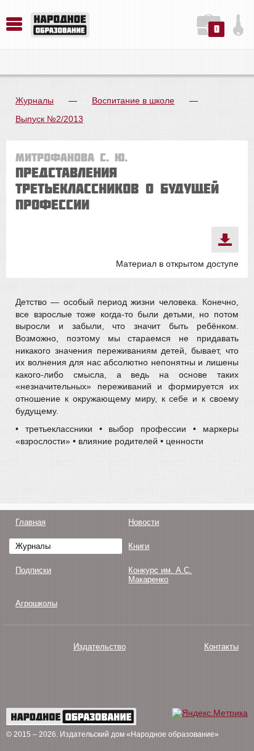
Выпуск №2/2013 (49, 119)
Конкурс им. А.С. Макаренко (160, 575)
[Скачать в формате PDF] (225, 240)
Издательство (99, 646)
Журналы (34, 100)
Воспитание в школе (133, 100)
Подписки (33, 570)
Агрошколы (36, 603)
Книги (138, 546)
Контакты (221, 646)
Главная (30, 522)
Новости (143, 522)
